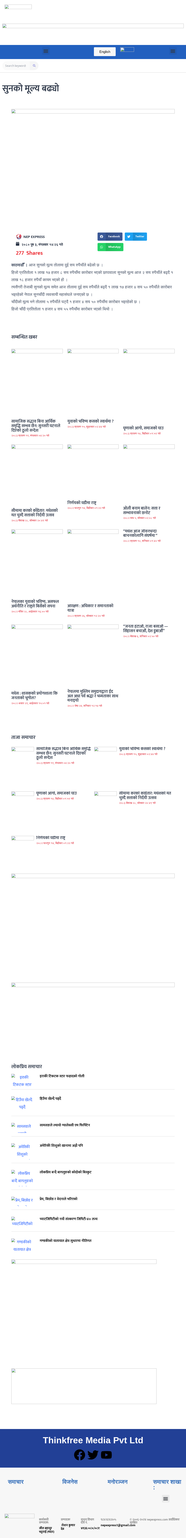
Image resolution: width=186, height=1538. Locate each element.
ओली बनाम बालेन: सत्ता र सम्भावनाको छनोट (141, 510)
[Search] (34, 65)
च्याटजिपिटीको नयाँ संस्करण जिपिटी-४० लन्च (69, 1219)
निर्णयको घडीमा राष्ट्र (81, 503)
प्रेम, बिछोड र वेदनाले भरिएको (58, 1199)
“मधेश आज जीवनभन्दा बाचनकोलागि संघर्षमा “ (140, 533)
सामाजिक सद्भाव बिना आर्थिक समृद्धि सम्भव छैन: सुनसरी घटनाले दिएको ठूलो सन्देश (35, 426)
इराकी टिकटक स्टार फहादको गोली (62, 1076)
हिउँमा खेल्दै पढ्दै (50, 1099)
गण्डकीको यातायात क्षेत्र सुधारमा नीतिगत (65, 1241)
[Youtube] (106, 1455)
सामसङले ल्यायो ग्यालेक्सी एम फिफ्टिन (65, 1125)
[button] (46, 51)
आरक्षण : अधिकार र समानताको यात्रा (90, 608)
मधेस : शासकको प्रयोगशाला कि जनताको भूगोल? (34, 695)
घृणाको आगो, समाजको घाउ (143, 428)
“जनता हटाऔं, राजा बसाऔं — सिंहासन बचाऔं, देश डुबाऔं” (145, 628)
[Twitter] (93, 1455)
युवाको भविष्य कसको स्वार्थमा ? (90, 421)
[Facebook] (79, 1455)
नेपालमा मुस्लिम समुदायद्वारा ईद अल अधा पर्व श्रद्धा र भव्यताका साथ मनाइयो (92, 696)
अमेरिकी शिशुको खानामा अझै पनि (61, 1146)
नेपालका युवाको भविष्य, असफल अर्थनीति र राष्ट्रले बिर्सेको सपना (35, 604)
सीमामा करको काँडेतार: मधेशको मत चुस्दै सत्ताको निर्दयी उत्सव (34, 513)
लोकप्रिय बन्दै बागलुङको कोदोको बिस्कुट (65, 1172)
